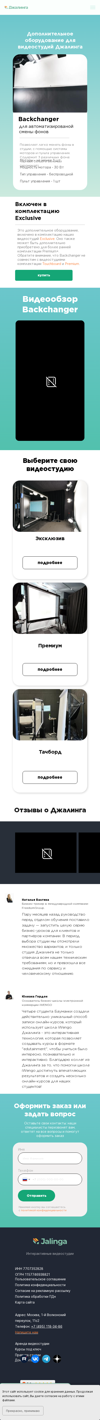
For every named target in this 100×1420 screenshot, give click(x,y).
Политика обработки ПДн (35, 1296)
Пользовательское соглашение (40, 1279)
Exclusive (47, 239)
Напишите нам (26, 1332)
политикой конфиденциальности (44, 1210)
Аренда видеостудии (32, 1344)
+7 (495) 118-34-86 (46, 1326)
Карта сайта (25, 1302)
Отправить (37, 1195)
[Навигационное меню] (92, 7)
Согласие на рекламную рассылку (42, 1291)
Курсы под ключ (28, 1349)
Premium (72, 264)
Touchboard (51, 264)
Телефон (25, 1170)
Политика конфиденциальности (40, 1285)
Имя (21, 1149)
